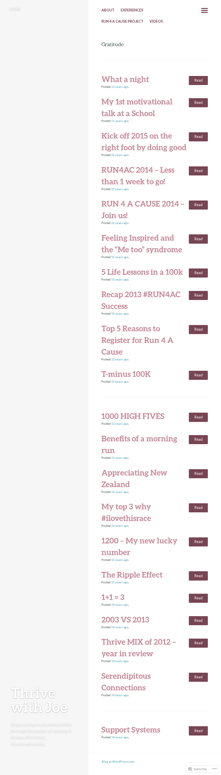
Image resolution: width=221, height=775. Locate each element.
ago (119, 86)
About (107, 10)
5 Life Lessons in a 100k (142, 271)
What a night (125, 79)
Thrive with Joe (39, 699)
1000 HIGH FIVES (132, 416)
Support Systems (130, 729)
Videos (156, 21)
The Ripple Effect (132, 574)
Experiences (132, 10)
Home (15, 9)
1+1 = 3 (112, 597)
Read (198, 80)
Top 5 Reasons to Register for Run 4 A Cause (137, 340)
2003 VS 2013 (125, 619)
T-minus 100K (126, 374)
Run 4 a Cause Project (122, 21)
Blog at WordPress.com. (118, 761)
